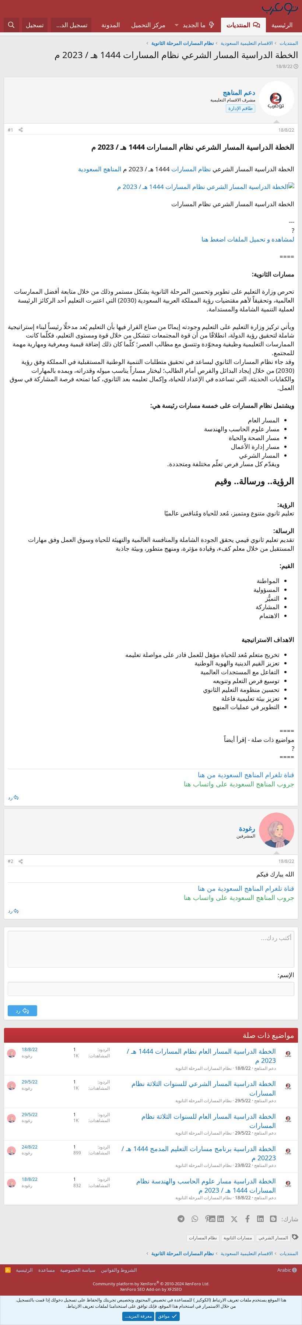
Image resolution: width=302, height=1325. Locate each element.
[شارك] (20, 130)
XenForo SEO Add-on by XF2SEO (151, 1289)
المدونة (110, 25)
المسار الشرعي (273, 1238)
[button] (176, 25)
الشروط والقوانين (119, 1270)
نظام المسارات (191, 169)
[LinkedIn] (221, 1218)
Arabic (284, 1270)
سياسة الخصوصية (77, 1270)
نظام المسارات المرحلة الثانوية (203, 1068)
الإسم (287, 975)
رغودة (27, 1056)
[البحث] (11, 25)
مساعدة (46, 1270)
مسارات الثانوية (238, 1238)
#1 (10, 130)
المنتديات (238, 25)
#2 (10, 861)
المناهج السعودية (100, 169)
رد (10, 797)
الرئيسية (282, 25)
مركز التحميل (148, 25)
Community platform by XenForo (151, 1283)
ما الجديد (194, 25)
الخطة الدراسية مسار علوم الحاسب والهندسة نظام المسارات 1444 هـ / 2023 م (206, 1185)
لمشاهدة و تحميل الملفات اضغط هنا (247, 239)
